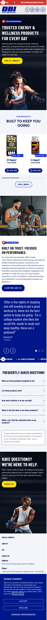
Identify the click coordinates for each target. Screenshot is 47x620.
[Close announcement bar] (44, 1)
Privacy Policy (18, 594)
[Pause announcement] (3, 2)
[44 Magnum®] (35, 145)
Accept (23, 601)
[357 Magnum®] (11, 145)
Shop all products (23, 184)
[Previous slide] (6, 351)
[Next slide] (13, 351)
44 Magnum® (35, 160)
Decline (23, 608)
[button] (27, 9)
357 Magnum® (12, 160)
